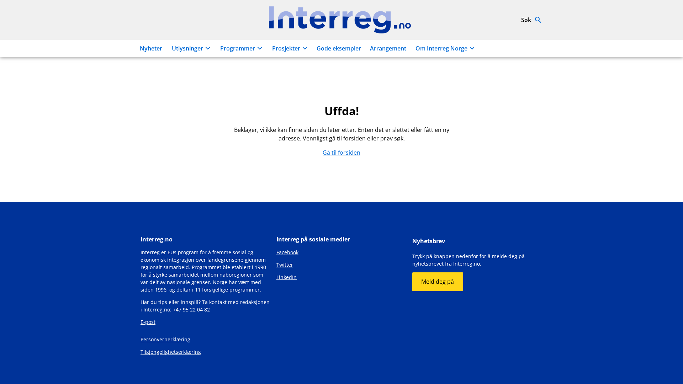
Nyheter (151, 48)
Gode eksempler (339, 48)
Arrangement (388, 48)
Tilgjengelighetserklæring (171, 351)
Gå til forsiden (341, 152)
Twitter (284, 264)
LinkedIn (286, 277)
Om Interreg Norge (441, 48)
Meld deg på (437, 282)
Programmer (237, 48)
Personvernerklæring (165, 339)
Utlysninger (187, 48)
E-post (148, 322)
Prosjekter (286, 48)
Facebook (287, 252)
